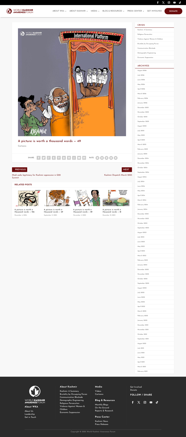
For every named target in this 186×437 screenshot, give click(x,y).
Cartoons (22, 146)
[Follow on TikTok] (180, 2)
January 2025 (142, 154)
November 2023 (143, 218)
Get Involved (154, 11)
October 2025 (142, 117)
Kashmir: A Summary (145, 30)
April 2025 (141, 140)
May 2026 (141, 84)
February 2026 (143, 98)
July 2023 (141, 237)
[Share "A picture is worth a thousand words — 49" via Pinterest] (58, 157)
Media (94, 11)
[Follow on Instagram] (169, 2)
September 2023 (143, 228)
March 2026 (142, 93)
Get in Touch (30, 417)
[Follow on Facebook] (158, 2)
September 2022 (143, 283)
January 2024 (142, 209)
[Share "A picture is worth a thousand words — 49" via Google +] (48, 157)
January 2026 (142, 103)
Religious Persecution (145, 34)
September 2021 (143, 339)
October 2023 (142, 223)
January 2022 (142, 320)
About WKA (58, 11)
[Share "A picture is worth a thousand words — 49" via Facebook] (38, 157)
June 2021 (141, 353)
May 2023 (141, 246)
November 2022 (143, 274)
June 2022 (141, 297)
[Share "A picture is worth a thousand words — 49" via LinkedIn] (63, 157)
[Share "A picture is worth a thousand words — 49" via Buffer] (68, 157)
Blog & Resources (112, 11)
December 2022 (143, 269)
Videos (98, 391)
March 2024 (142, 200)
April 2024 (141, 195)
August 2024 (142, 177)
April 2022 (141, 306)
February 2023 (143, 260)
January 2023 (142, 265)
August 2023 (142, 232)
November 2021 (143, 329)
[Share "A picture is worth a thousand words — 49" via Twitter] (43, 157)
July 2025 (141, 131)
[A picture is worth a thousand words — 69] (57, 198)
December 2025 (143, 107)
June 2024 (141, 186)
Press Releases (101, 424)
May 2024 (141, 191)
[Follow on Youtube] (174, 2)
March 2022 (142, 311)
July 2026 (141, 75)
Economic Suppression (145, 57)
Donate (173, 11)
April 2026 (141, 89)
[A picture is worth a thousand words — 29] (86, 198)
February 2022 (143, 315)
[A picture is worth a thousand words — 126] (28, 198)
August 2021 (142, 343)
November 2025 (143, 112)
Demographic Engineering (147, 53)
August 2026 (142, 70)
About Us (29, 411)
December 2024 (143, 158)
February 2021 (143, 371)
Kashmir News (101, 421)
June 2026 (141, 80)
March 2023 (142, 255)
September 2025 (143, 121)
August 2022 (142, 288)
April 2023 (141, 251)
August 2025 (142, 126)
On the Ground (102, 408)
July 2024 (141, 181)
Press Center (134, 11)
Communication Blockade (146, 48)
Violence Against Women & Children (150, 39)
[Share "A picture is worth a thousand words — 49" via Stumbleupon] (74, 157)
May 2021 (141, 357)
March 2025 (142, 144)
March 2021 (142, 366)
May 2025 (141, 135)
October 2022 (142, 279)
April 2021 (141, 362)
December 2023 (143, 214)
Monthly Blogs (101, 405)
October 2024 (142, 167)
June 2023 (141, 242)
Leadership (30, 414)
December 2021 (143, 325)
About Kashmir (77, 11)
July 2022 (141, 292)
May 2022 (141, 302)
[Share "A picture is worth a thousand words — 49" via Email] (79, 157)
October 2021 (142, 334)
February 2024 (143, 204)
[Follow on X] (163, 2)
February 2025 (143, 149)
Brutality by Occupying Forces (148, 44)
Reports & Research (104, 411)
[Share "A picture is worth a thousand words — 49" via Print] (84, 157)
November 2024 (143, 163)
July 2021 (141, 348)
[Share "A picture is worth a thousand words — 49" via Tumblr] (53, 157)
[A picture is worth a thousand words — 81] (116, 198)
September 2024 (143, 172)
